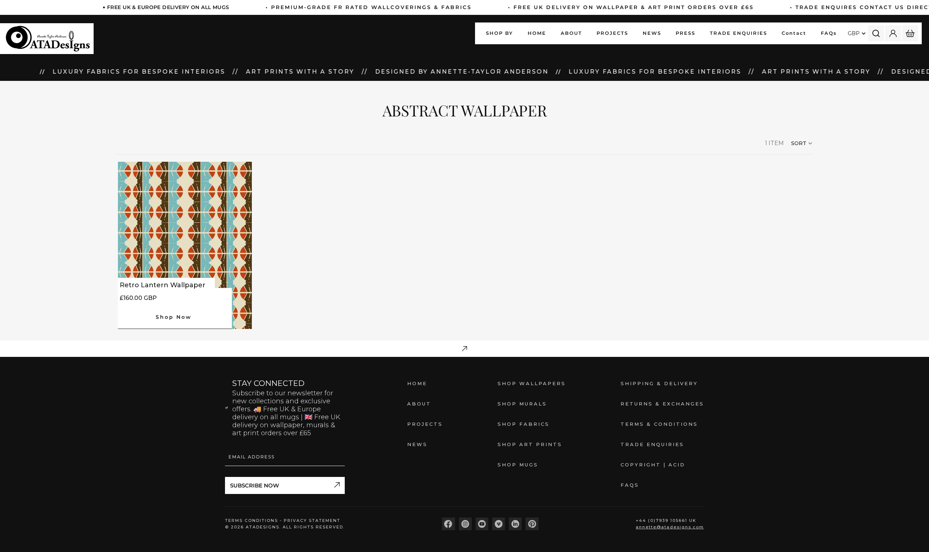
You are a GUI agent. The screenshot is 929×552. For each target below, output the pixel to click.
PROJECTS (425, 424)
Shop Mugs (518, 464)
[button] (802, 143)
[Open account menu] (893, 33)
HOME (417, 383)
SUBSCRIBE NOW (254, 485)
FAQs (630, 485)
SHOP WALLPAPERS (532, 383)
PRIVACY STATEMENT (312, 520)
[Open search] (876, 33)
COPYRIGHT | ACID (653, 464)
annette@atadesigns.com (670, 527)
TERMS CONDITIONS (252, 520)
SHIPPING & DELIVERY (659, 383)
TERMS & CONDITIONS (659, 424)
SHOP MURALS (522, 404)
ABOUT (419, 404)
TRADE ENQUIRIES (652, 444)
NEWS (417, 444)
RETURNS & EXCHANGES (662, 404)
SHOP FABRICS (523, 424)
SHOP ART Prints (530, 444)
